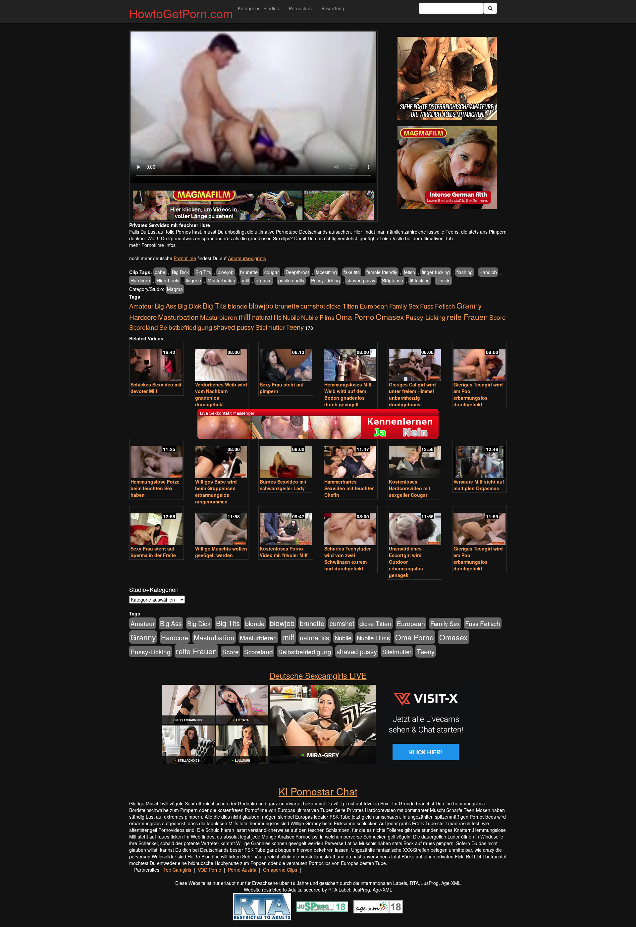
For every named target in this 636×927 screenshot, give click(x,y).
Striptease (392, 280)
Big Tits (203, 272)
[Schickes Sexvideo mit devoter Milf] (157, 362)
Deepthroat (297, 272)
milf (245, 280)
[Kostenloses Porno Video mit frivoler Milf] (286, 526)
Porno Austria (242, 869)
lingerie (193, 280)
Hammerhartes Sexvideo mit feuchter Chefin (349, 488)
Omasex (390, 316)
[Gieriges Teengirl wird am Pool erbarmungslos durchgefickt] (479, 362)
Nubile (291, 317)
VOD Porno (209, 869)
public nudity (291, 280)
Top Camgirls (177, 869)
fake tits (352, 272)
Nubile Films (317, 317)
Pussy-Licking (325, 280)
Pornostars (300, 8)
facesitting (326, 272)
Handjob (488, 272)
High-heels (168, 280)
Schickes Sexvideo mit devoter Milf (156, 387)
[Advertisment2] (447, 167)
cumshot (312, 306)
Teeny (295, 327)
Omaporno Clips (280, 869)
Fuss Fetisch (437, 305)
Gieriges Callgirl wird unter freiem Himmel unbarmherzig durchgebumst (412, 394)
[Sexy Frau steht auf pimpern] (286, 362)
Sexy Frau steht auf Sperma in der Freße (153, 551)
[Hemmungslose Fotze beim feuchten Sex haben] (157, 459)
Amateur (141, 305)
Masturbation (221, 280)
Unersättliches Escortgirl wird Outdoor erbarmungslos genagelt (406, 561)
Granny (469, 305)
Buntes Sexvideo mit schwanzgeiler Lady (283, 485)
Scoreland (143, 326)
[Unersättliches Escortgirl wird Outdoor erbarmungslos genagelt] (415, 526)
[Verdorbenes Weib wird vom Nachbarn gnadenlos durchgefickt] (221, 362)
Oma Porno (355, 316)
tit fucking (420, 280)
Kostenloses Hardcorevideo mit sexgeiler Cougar (409, 488)
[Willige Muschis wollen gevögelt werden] (221, 526)
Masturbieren (218, 317)
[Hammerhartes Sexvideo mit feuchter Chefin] (350, 459)
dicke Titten (342, 305)
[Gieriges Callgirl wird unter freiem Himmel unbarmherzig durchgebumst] (415, 362)
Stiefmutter (270, 327)
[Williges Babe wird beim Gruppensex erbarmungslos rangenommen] (221, 459)
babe (160, 272)
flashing (464, 272)
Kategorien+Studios (258, 8)
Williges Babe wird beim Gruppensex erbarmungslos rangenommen (216, 491)
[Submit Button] (490, 8)
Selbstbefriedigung (185, 326)
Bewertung (333, 8)
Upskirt (443, 280)
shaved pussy (360, 280)
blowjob (226, 272)
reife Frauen (467, 316)
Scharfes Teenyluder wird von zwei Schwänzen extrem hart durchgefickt (347, 558)
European (374, 306)
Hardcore (140, 280)
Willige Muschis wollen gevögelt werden (221, 551)
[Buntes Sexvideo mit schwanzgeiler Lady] (286, 459)
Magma (175, 289)
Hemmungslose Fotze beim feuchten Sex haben (155, 488)
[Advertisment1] (447, 78)
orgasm (264, 280)
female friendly (381, 272)
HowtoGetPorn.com (181, 13)
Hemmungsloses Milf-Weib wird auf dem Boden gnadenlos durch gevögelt (348, 394)
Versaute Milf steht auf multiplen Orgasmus (478, 485)
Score (497, 317)
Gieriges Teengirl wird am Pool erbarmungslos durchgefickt (478, 394)
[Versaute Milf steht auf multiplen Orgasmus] (479, 459)
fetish (409, 272)
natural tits (267, 317)
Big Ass (166, 306)
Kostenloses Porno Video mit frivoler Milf (284, 551)
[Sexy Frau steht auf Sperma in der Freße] (157, 526)
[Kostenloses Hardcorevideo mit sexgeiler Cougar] (415, 459)
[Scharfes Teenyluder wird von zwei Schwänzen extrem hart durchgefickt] (350, 526)
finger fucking (436, 272)
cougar (271, 272)
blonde (237, 306)
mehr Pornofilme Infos (152, 245)
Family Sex (404, 306)
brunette (249, 272)
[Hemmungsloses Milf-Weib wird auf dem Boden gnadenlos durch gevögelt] (350, 362)
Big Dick (180, 272)
